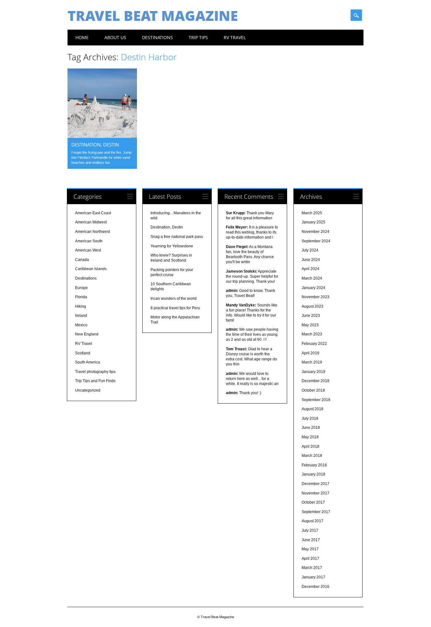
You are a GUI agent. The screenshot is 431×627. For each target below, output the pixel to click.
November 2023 (315, 297)
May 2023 (310, 325)
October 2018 (313, 390)
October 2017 (313, 502)
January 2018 (313, 474)
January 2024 (313, 288)
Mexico (81, 325)
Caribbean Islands (91, 269)
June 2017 (311, 540)
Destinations (157, 37)
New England (86, 334)
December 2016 (315, 586)
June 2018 (311, 427)
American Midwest (91, 222)
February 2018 (314, 465)
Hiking (80, 306)
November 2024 (315, 231)
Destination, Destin (95, 144)
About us (115, 37)
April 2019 (310, 353)
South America (87, 362)
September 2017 (316, 512)
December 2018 (315, 381)
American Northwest (92, 231)
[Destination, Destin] (102, 136)
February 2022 (314, 343)
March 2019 (312, 362)
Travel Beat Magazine (153, 15)
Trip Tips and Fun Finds (95, 381)
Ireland (81, 315)
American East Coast (93, 213)
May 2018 (310, 437)
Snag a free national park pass (177, 236)
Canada (82, 259)
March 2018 (312, 455)
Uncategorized (87, 390)
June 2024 (311, 259)
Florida (81, 297)
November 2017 (315, 493)
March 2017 (312, 567)
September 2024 (316, 241)
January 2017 (313, 577)
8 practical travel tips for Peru (175, 308)
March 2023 (312, 334)
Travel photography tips (95, 372)
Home (82, 37)
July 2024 (310, 250)
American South (89, 241)
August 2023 (312, 306)
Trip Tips (198, 37)
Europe (81, 288)
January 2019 (313, 372)
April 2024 (310, 269)
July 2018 (310, 418)
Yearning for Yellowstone (172, 246)
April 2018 (310, 446)
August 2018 (312, 409)
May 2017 (310, 549)
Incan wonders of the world (174, 298)
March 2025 (312, 213)
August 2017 (312, 521)
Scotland (82, 353)
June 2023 (311, 315)
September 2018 (316, 400)
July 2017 (310, 530)
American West (88, 250)
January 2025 (313, 222)
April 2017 (310, 558)
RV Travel (235, 37)
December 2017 (315, 484)
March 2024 (312, 278)
